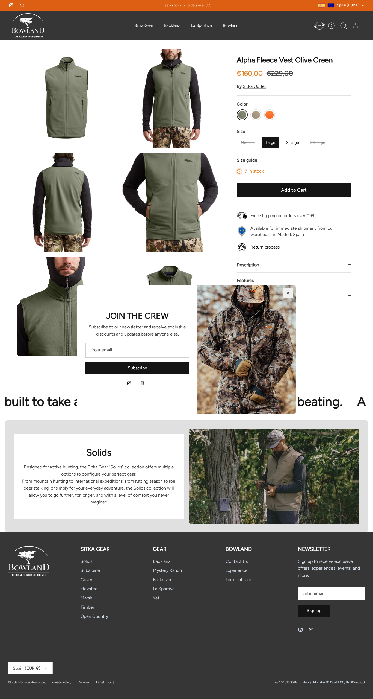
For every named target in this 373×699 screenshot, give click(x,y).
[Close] (288, 293)
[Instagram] (129, 383)
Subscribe (137, 368)
